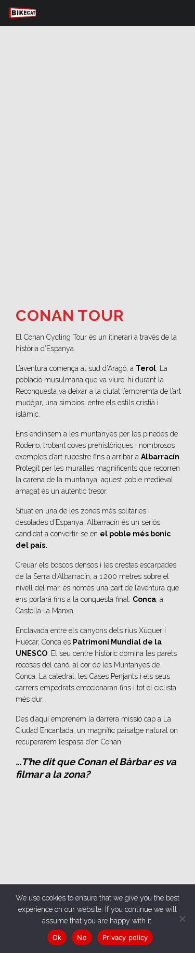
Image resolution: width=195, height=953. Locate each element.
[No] (182, 918)
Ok (57, 937)
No (82, 937)
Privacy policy (125, 937)
